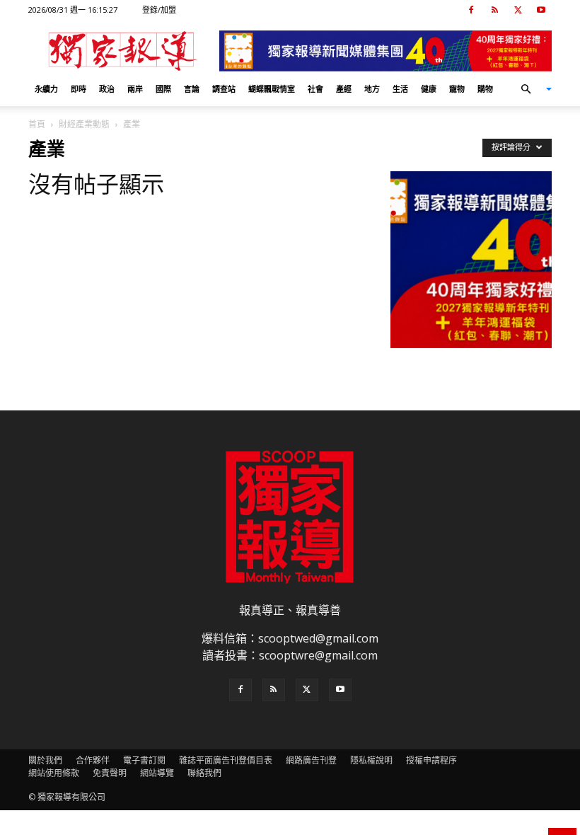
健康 (428, 89)
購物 (485, 89)
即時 (78, 89)
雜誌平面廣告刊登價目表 (225, 760)
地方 (372, 89)
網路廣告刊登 (311, 760)
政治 (107, 89)
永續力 (46, 89)
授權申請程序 (431, 760)
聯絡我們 (204, 773)
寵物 (457, 89)
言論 (191, 89)
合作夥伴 (93, 760)
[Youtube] (541, 10)
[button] (530, 89)
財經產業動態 (84, 124)
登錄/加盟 (159, 9)
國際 (163, 89)
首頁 (36, 124)
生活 (400, 89)
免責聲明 (110, 773)
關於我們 (45, 760)
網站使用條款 (53, 773)
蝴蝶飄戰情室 (271, 89)
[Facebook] (471, 10)
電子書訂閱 (144, 760)
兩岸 (135, 89)
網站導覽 (157, 773)
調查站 (224, 89)
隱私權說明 (371, 760)
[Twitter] (517, 10)
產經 (344, 89)
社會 (315, 89)
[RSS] (494, 10)
